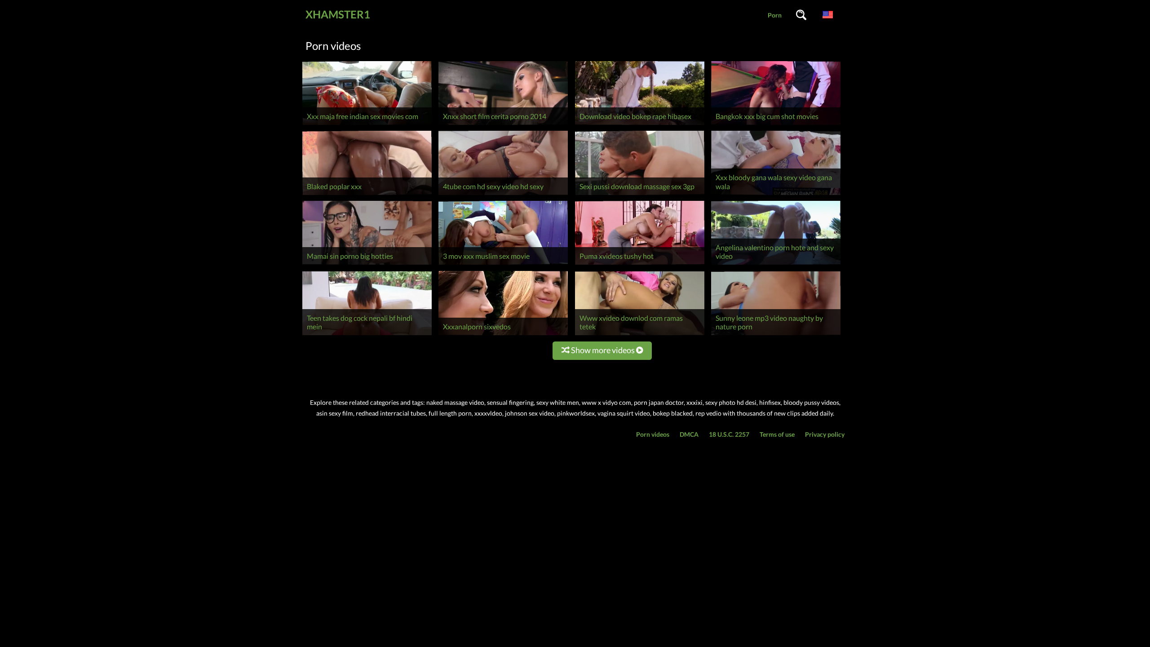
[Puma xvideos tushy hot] (639, 264)
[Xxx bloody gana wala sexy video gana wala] (775, 195)
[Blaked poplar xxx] (367, 195)
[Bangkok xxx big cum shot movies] (775, 124)
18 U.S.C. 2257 (729, 434)
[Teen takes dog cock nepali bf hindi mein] (367, 335)
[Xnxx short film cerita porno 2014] (503, 124)
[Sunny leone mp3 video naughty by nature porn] (775, 335)
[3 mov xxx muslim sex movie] (503, 264)
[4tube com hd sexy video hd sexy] (503, 195)
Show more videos (603, 350)
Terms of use (777, 434)
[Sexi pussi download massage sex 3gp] (639, 195)
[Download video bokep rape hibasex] (639, 124)
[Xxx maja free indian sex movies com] (367, 124)
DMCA (689, 434)
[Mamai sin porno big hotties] (367, 264)
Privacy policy (825, 434)
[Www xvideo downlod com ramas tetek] (639, 335)
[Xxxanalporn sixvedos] (503, 335)
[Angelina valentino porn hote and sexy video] (775, 264)
